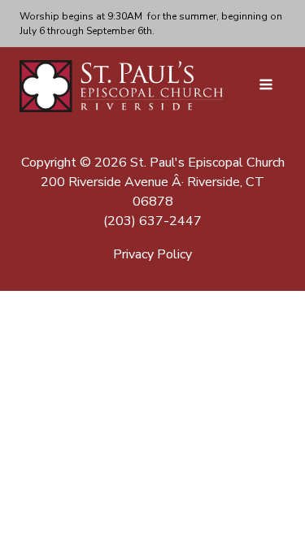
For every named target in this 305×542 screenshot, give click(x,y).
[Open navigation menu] (266, 86)
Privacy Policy (152, 254)
